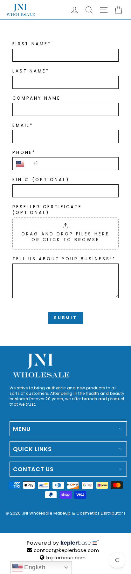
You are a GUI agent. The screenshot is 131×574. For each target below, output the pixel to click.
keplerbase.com (66, 557)
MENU (22, 429)
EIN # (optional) (41, 180)
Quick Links (32, 449)
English (34, 567)
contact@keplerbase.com (66, 550)
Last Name (31, 71)
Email (22, 125)
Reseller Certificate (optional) (47, 210)
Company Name (36, 98)
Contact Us (33, 469)
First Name (32, 44)
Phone (24, 153)
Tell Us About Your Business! (64, 259)
